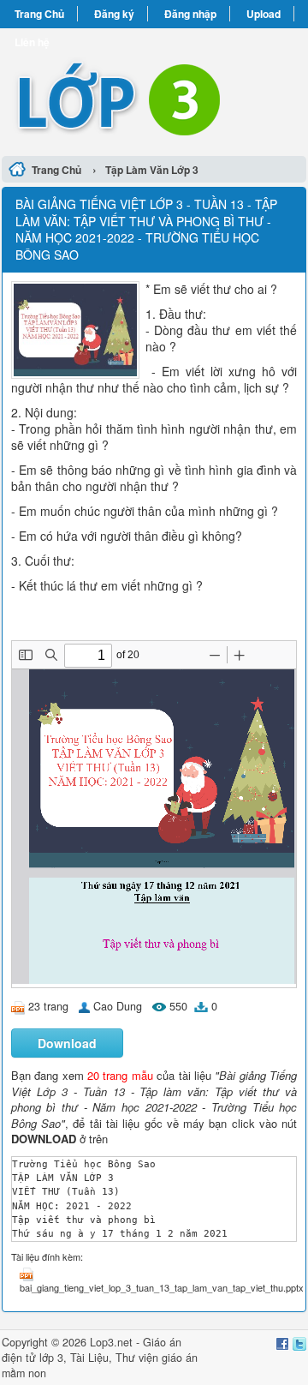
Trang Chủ (39, 13)
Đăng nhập (190, 13)
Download (67, 1043)
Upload (263, 13)
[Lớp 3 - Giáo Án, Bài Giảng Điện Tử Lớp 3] (154, 89)
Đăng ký (114, 13)
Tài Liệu (89, 1357)
